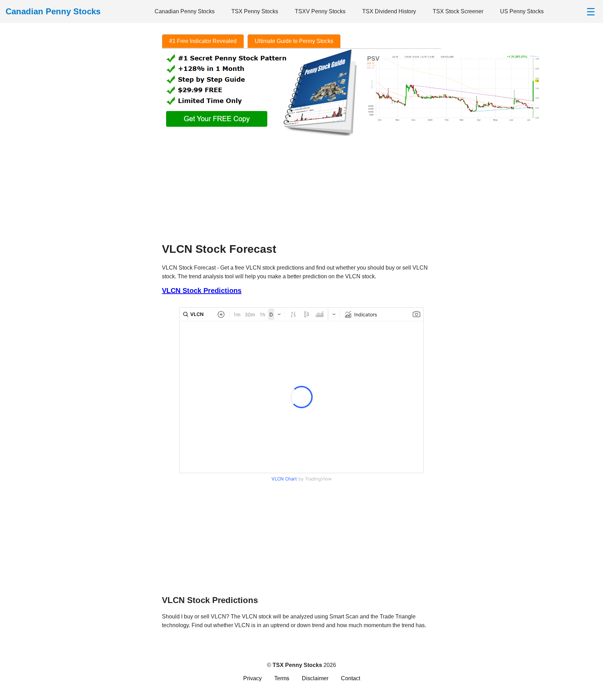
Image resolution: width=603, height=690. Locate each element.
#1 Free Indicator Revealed (203, 41)
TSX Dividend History (389, 11)
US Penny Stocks (522, 11)
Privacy (252, 678)
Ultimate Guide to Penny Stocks (294, 41)
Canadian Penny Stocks (185, 11)
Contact (350, 678)
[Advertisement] (301, 186)
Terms (281, 678)
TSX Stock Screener (458, 11)
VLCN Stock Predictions (201, 290)
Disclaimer (315, 678)
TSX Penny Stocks (254, 11)
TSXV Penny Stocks (320, 11)
